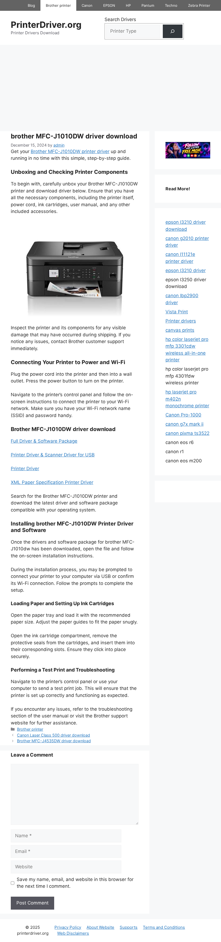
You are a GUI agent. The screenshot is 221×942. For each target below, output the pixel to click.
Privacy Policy (67, 927)
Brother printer (58, 5)
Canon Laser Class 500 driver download (53, 735)
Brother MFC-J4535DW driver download (54, 740)
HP (128, 5)
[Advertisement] (110, 85)
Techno (171, 5)
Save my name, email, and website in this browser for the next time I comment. (75, 883)
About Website (100, 927)
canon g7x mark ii (184, 424)
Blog (31, 5)
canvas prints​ (179, 330)
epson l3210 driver (185, 270)
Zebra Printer (199, 5)
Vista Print (176, 311)
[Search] (172, 31)
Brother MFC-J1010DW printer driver (70, 151)
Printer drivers (180, 321)
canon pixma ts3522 (187, 433)
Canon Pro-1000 (183, 415)
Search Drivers (120, 19)
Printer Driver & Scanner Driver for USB (53, 455)
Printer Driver (25, 468)
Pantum (147, 5)
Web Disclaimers (73, 933)
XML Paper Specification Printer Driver (52, 482)
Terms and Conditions (164, 927)
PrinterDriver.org (46, 24)
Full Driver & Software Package (44, 441)
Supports (128, 927)
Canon (87, 5)
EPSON (109, 5)
